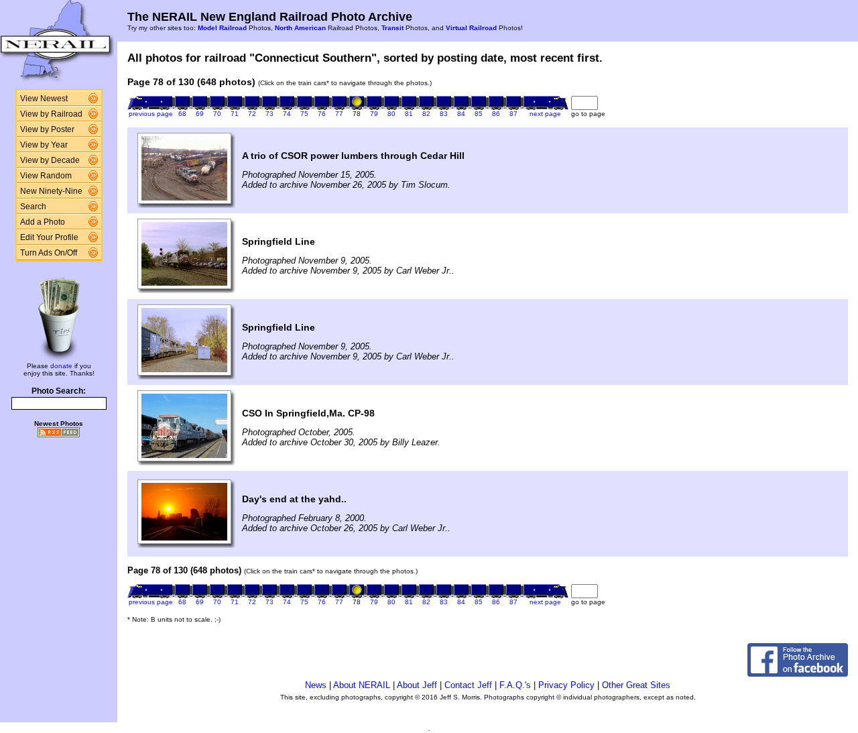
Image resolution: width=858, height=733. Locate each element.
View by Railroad (51, 114)
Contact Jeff (468, 685)
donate (61, 366)
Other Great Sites (636, 685)
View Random (46, 176)
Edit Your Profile (49, 237)
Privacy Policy (566, 685)
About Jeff (417, 685)
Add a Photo (42, 222)
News (315, 685)
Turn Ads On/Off (48, 253)
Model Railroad (222, 28)
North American (300, 28)
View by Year (44, 145)
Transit (392, 28)
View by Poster (47, 129)
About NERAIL (361, 685)
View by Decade (50, 160)
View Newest (44, 99)
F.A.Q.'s (515, 685)
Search (33, 207)
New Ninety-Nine (51, 191)
